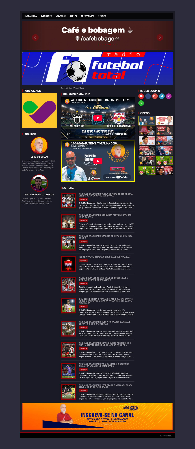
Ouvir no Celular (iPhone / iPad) (72, 88)
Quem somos (46, 16)
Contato (102, 16)
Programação (87, 16)
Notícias (73, 16)
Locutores (61, 16)
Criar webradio (165, 436)
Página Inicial (31, 16)
